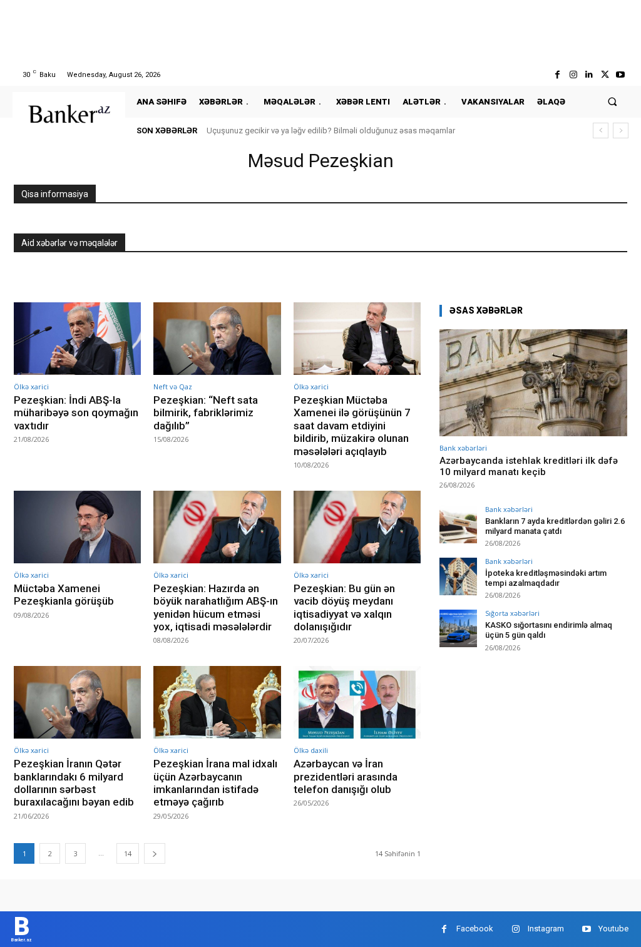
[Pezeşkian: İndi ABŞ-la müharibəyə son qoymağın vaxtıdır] (77, 338)
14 (127, 853)
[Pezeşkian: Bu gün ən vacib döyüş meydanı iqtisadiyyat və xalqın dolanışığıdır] (357, 527)
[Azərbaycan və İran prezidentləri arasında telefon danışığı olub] (357, 702)
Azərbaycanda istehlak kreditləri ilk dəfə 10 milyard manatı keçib (528, 466)
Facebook (474, 928)
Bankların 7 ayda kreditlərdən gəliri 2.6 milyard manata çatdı (555, 526)
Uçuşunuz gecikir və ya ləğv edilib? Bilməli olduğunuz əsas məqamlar (331, 130)
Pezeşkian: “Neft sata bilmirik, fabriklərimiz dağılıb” (205, 413)
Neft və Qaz (172, 386)
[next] (620, 130)
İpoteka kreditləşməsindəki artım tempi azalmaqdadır (546, 578)
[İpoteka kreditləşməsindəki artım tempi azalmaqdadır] (458, 576)
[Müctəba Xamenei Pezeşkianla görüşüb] (77, 527)
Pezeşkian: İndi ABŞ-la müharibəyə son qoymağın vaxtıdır (76, 413)
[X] (605, 75)
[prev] (600, 130)
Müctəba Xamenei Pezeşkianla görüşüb (64, 594)
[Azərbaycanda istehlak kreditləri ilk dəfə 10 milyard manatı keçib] (533, 382)
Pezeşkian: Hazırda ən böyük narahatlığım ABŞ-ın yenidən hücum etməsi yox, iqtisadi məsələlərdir (215, 607)
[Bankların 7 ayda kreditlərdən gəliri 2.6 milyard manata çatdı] (458, 524)
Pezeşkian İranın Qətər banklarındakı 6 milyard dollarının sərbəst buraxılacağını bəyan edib (74, 782)
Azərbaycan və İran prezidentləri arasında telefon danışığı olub (345, 776)
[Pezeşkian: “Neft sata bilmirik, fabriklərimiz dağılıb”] (216, 338)
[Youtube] (620, 75)
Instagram (546, 928)
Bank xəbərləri (463, 447)
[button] (612, 102)
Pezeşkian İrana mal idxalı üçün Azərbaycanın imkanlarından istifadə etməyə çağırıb (215, 782)
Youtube (613, 928)
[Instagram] (573, 75)
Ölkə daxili (311, 750)
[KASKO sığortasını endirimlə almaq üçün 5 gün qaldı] (458, 628)
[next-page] (154, 853)
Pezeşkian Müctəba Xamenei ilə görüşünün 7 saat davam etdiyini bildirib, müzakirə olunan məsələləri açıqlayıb (352, 426)
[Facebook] (557, 75)
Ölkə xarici (31, 386)
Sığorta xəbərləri (512, 613)
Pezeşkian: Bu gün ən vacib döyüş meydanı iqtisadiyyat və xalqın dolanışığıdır (344, 607)
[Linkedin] (589, 75)
